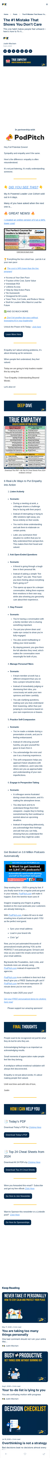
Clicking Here (35, 1127)
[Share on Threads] (17, 51)
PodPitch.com (25, 893)
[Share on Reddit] (26, 51)
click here (36, 327)
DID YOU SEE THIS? (23, 187)
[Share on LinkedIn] (22, 51)
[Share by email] (5, 51)
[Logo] (4, 4)
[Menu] (47, 4)
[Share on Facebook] (9, 51)
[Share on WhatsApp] (30, 51)
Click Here (29, 1188)
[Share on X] (13, 51)
